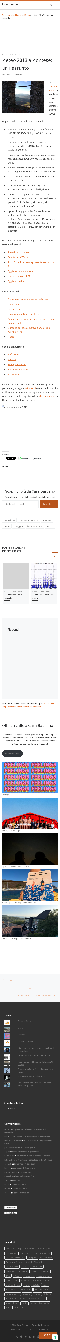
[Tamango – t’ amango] (30, 813)
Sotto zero (13, 374)
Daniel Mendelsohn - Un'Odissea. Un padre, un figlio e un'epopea (36, 1084)
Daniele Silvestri (33, 1262)
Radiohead (11, 1298)
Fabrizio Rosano (10, 1160)
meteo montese (41, 1280)
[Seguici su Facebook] (21, 1336)
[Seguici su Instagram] (30, 1336)
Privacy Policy (11, 1207)
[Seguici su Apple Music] (34, 1336)
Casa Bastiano (23, 1325)
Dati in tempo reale (25, 1041)
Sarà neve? (13, 354)
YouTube (19, 1307)
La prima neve (25, 1172)
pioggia (26, 1294)
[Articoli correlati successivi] (55, 555)
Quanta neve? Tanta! (18, 257)
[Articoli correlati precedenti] (48, 555)
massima (25, 1280)
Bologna (24, 1253)
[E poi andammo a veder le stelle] (30, 849)
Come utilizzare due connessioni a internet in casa (30, 1136)
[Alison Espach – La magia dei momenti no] (30, 885)
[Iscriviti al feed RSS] (17, 1336)
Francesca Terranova (12, 1140)
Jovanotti (29, 1276)
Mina (26, 1285)
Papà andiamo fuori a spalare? (23, 314)
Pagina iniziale (8, 15)
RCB (22, 1298)
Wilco (8, 1307)
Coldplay (32, 1258)
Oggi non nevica (16, 281)
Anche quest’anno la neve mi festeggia (28, 298)
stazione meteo (47, 396)
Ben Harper (44, 1249)
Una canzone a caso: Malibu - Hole (31, 1076)
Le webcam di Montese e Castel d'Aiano (34, 1055)
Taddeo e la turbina (19, 1184)
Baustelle (30, 1249)
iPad (8, 1276)
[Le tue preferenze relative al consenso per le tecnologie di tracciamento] (55, 1337)
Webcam (21, 1028)
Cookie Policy (11, 1213)
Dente (25, 1267)
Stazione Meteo (24, 1021)
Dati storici (30, 388)
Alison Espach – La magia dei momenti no (19, 902)
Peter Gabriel (12, 1294)
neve (45, 1285)
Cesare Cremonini (15, 1258)
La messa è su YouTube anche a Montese (33, 1156)
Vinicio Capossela (40, 1303)
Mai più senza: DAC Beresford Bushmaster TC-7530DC (36, 1063)
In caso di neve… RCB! (19, 276)
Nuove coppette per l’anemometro (16, 938)
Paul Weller (11, 1289)
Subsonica (33, 1298)
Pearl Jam (26, 1289)
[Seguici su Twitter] (25, 1336)
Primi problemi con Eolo (24, 1176)
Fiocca (11, 336)
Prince (37, 1294)
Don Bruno (37, 1267)
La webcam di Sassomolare (24, 1168)
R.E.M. (47, 1294)
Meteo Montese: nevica (20, 369)
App (19, 1249)
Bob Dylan (11, 1253)
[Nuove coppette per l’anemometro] (30, 921)
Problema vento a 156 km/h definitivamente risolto (35, 1070)
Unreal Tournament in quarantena (25, 1151)
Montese (19, 15)
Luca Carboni (44, 1276)
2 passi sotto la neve (18, 252)
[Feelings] (30, 777)
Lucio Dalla (11, 1280)
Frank (35, 1271)
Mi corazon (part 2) (28, 1147)
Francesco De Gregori (17, 1271)
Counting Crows (14, 1262)
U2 (44, 1298)
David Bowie (12, 1267)
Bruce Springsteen (41, 1253)
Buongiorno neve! (17, 364)
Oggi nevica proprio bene (20, 271)
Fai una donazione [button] (12, 753)
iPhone (17, 1276)
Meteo (27, 15)
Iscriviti (49, 504)
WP (21, 1329)
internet (45, 1271)
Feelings (5, 794)
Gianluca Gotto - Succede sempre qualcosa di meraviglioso (36, 1049)
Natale (36, 1285)
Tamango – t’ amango (11, 830)
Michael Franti (13, 1285)
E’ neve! (12, 359)
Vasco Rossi (12, 1303)
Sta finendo (14, 309)
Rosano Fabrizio (10, 1172)
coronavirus (46, 1258)
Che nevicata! (15, 304)
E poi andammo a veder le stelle (15, 866)
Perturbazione (42, 1289)
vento (24, 1303)
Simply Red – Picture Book (24, 1164)
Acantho (10, 1249)
